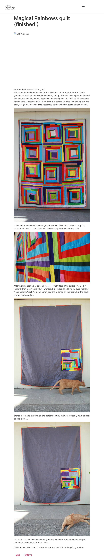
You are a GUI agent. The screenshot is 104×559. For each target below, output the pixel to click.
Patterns (28, 555)
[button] (83, 7)
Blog (18, 555)
